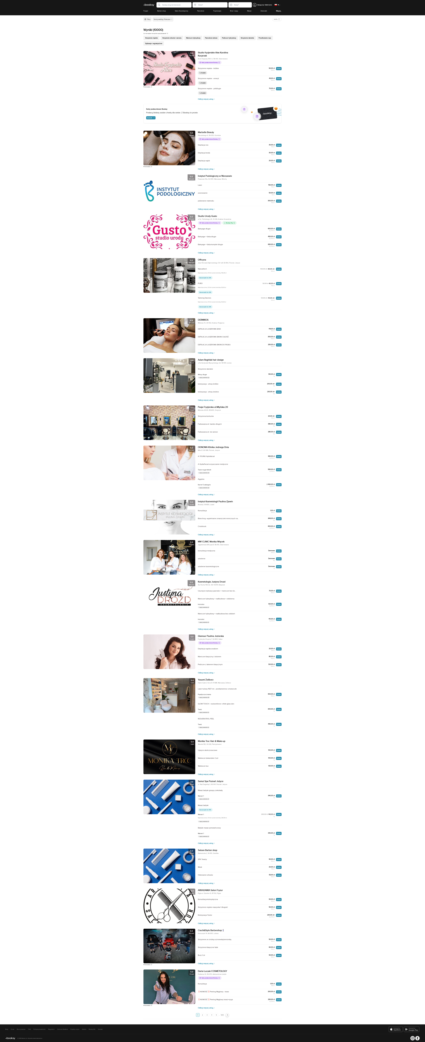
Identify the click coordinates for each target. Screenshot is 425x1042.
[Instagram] (412, 1038)
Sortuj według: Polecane (162, 19)
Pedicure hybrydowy (229, 38)
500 (222, 1015)
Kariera (84, 1029)
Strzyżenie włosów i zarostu (172, 38)
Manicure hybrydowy (193, 38)
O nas (12, 1029)
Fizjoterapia (217, 11)
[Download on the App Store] (396, 1029)
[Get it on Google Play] (412, 1029)
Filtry (148, 19)
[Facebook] (417, 1038)
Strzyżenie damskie (247, 38)
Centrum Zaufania (62, 1029)
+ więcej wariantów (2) (204, 377)
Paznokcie (200, 11)
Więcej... (279, 11)
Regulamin (51, 1029)
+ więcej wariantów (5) (204, 697)
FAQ (29, 1029)
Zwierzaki (264, 11)
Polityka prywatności (39, 1029)
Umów (279, 68)
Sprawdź (149, 118)
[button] (158, 5)
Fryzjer (145, 11)
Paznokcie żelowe (211, 38)
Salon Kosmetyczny (181, 11)
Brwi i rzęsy (234, 11)
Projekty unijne (74, 1029)
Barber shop (161, 11)
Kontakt (100, 1029)
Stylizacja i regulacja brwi (153, 43)
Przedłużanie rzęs (265, 38)
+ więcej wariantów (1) (204, 607)
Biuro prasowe (21, 1029)
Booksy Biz (92, 1029)
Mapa (275, 19)
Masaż (249, 11)
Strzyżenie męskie (151, 38)
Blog (6, 1029)
